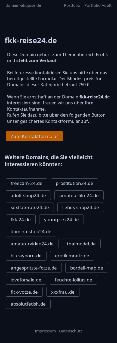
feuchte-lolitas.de (73, 280)
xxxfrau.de (63, 292)
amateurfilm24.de (79, 195)
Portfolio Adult (98, 5)
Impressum (45, 331)
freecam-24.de (26, 183)
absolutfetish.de (28, 304)
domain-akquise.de (23, 5)
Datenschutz (70, 331)
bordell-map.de (86, 268)
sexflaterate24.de (30, 207)
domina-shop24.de (31, 231)
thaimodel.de (81, 244)
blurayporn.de (26, 255)
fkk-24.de (21, 219)
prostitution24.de (74, 183)
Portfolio (72, 5)
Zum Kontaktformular (34, 136)
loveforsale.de (26, 280)
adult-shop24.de (28, 195)
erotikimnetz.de (72, 255)
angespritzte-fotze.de (34, 268)
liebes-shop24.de (80, 207)
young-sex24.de (61, 219)
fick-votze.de (24, 292)
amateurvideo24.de (32, 244)
